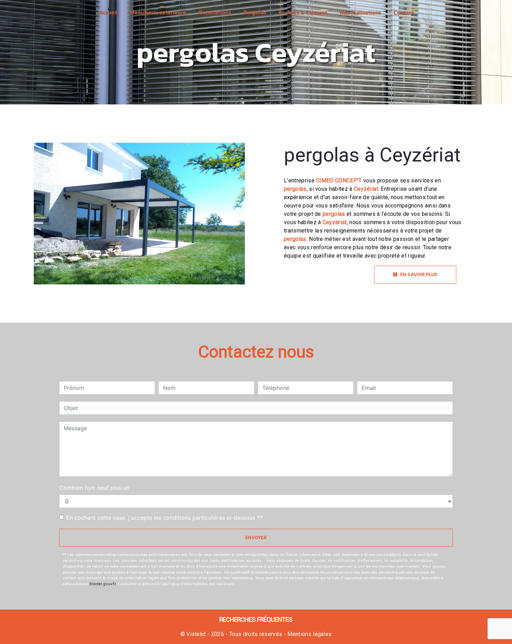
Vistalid (196, 634)
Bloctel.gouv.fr (102, 584)
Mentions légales (309, 634)
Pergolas (254, 12)
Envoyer (256, 537)
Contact (403, 12)
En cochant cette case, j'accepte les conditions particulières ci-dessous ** (164, 517)
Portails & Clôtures (303, 12)
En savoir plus (418, 274)
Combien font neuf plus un (94, 487)
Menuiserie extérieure (158, 12)
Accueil (108, 12)
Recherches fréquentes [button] (256, 619)
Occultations (215, 12)
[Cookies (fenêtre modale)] (2, 640)
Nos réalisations (360, 12)
